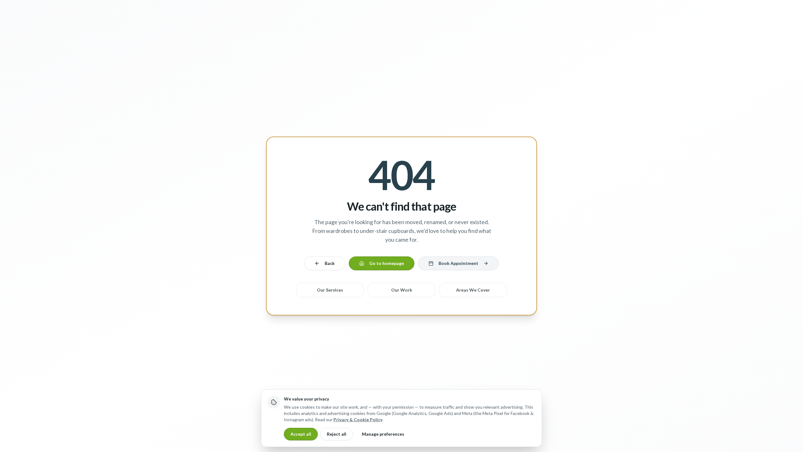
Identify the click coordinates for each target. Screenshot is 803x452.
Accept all (300, 434)
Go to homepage (386, 263)
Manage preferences (383, 434)
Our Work (401, 290)
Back (330, 263)
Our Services (330, 290)
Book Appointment (458, 263)
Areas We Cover (473, 290)
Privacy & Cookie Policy (357, 419)
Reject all (336, 434)
